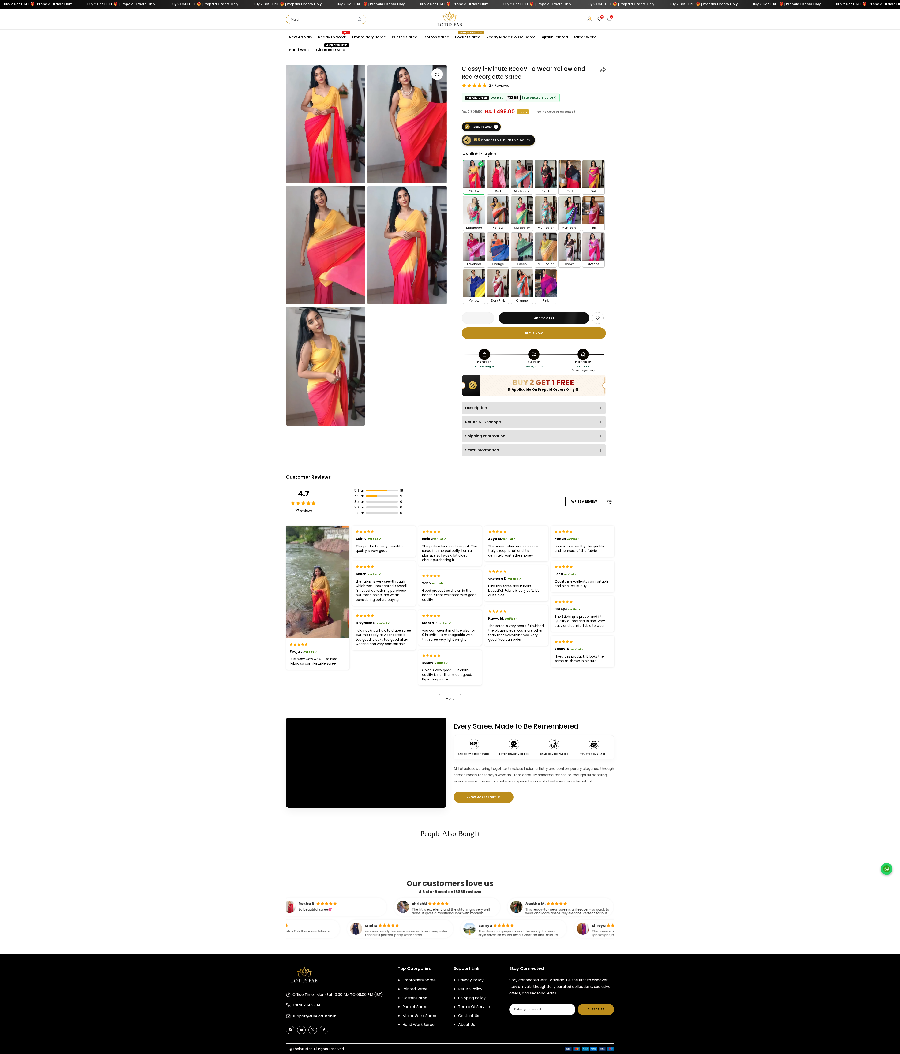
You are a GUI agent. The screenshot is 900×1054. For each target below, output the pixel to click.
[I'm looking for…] (359, 19)
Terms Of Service (474, 1006)
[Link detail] (290, 1030)
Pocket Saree (414, 1006)
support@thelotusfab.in (314, 1016)
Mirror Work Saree (419, 1015)
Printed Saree (415, 989)
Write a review (584, 501)
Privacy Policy (471, 980)
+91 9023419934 (306, 1005)
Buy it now (534, 333)
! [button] (496, 126)
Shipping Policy (472, 998)
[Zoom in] (437, 74)
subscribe (596, 1009)
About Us (466, 1024)
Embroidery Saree (419, 980)
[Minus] (468, 318)
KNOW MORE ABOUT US (484, 797)
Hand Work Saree (418, 1024)
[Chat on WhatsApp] (886, 869)
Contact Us (468, 1015)
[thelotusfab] (450, 19)
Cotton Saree (414, 998)
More (450, 699)
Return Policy (470, 989)
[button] (603, 69)
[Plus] (488, 318)
